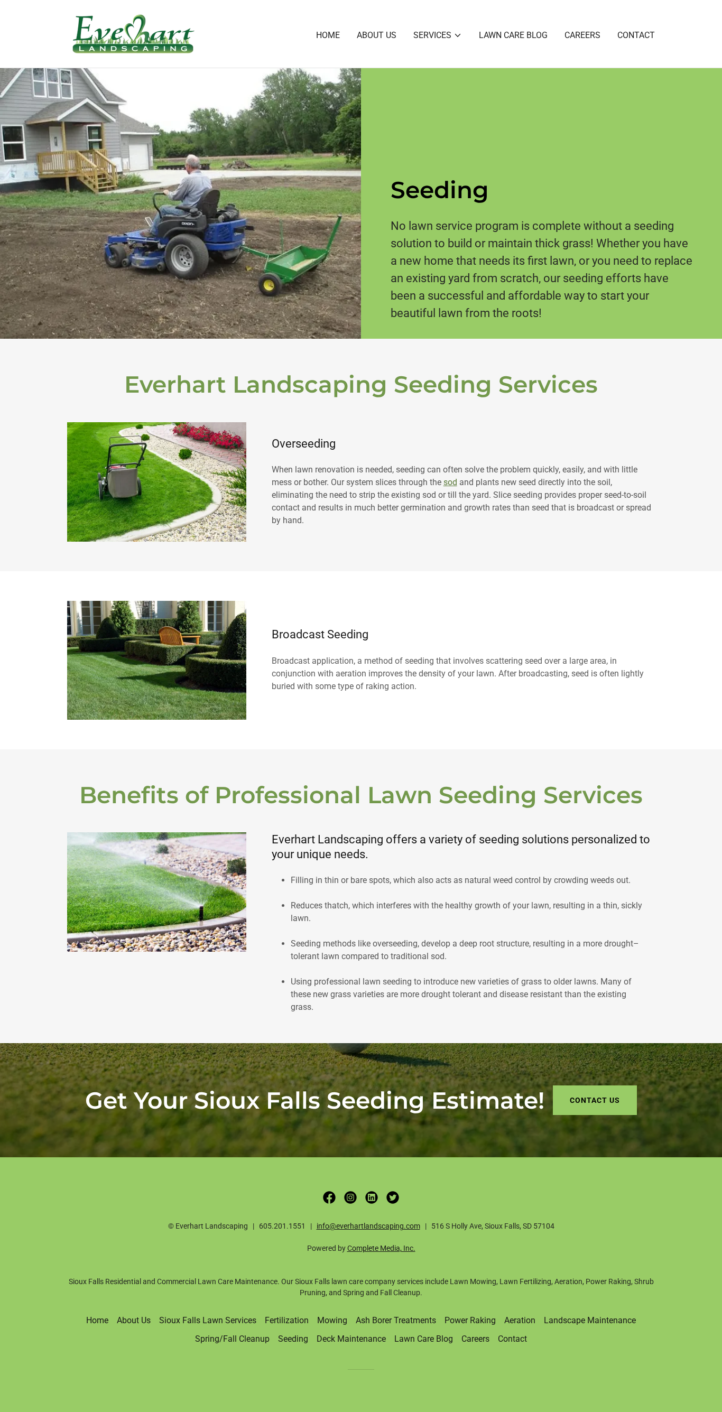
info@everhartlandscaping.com (368, 1226)
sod (450, 482)
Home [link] (328, 35)
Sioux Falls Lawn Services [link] (207, 1320)
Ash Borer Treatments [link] (396, 1320)
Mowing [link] (332, 1320)
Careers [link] (582, 35)
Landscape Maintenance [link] (590, 1320)
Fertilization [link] (287, 1320)
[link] (133, 33)
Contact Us (595, 1100)
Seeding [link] (293, 1339)
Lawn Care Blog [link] (513, 35)
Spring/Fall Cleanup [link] (232, 1339)
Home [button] (97, 1320)
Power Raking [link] (470, 1320)
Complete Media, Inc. (381, 1248)
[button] (437, 35)
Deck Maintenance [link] (351, 1339)
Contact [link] (636, 35)
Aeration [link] (519, 1320)
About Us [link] (376, 35)
